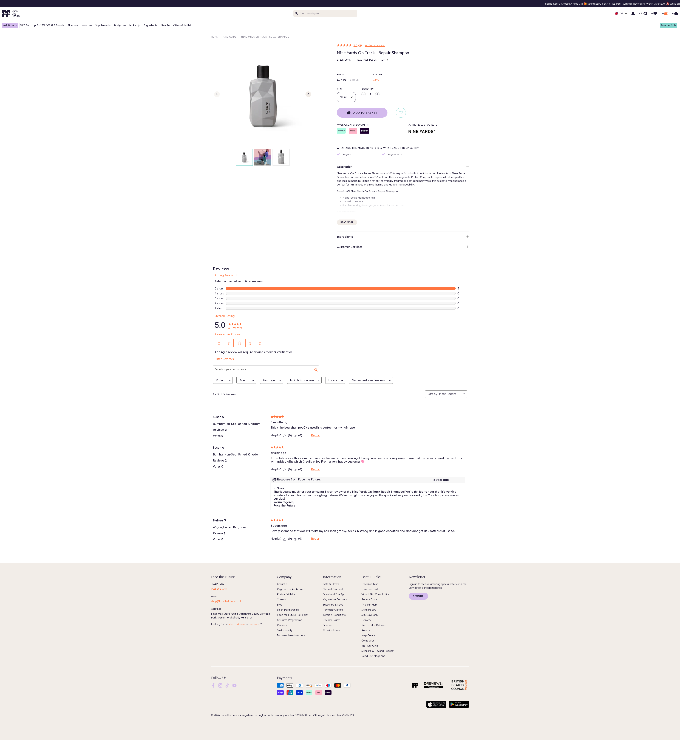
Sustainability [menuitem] (284, 630)
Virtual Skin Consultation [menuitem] (375, 594)
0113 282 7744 (219, 588)
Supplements (102, 25)
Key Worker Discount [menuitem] (335, 599)
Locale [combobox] (332, 380)
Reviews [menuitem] (282, 625)
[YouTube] (234, 685)
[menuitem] (213, 685)
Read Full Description (371, 59)
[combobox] (325, 13)
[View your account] (633, 13)
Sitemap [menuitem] (327, 625)
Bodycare (120, 25)
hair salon (254, 624)
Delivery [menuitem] (366, 620)
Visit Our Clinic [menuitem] (369, 645)
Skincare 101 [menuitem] (368, 609)
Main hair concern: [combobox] (302, 380)
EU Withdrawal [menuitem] (331, 630)
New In (165, 25)
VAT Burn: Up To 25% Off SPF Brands (42, 25)
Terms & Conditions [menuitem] (334, 615)
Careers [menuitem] (281, 599)
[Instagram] (220, 685)
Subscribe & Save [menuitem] (333, 604)
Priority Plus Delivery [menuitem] (373, 625)
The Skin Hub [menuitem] (369, 604)
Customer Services (349, 247)
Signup (418, 596)
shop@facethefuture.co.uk (226, 601)
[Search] (296, 13)
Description (344, 166)
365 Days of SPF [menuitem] (371, 615)
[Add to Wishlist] (401, 113)
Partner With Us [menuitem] (286, 594)
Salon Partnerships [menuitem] (288, 609)
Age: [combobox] (242, 380)
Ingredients (150, 25)
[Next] (308, 94)
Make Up (134, 25)
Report (315, 435)
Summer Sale (668, 25)
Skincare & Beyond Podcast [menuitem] (377, 650)
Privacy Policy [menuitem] (331, 620)
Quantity (367, 89)
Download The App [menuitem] (334, 594)
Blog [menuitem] (279, 604)
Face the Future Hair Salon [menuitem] (292, 615)
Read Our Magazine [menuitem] (373, 656)
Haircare (86, 25)
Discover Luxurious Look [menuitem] (291, 635)
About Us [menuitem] (282, 584)
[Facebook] (213, 685)
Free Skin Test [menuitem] (369, 584)
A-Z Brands (10, 25)
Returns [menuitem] (365, 630)
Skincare (73, 25)
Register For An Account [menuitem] (291, 589)
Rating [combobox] (220, 380)
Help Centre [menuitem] (368, 635)
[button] (219, 343)
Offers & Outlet (182, 25)
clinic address (237, 624)
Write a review (375, 45)
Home (214, 36)
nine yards (229, 36)
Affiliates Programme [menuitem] (289, 620)
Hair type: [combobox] (269, 380)
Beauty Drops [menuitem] (369, 599)
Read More (347, 222)
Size (339, 89)
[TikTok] (227, 685)
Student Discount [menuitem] (333, 589)
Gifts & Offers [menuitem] (331, 584)
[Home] (415, 685)
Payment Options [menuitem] (333, 609)
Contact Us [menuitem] (368, 640)
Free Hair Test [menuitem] (369, 589)
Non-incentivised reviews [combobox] (369, 380)
